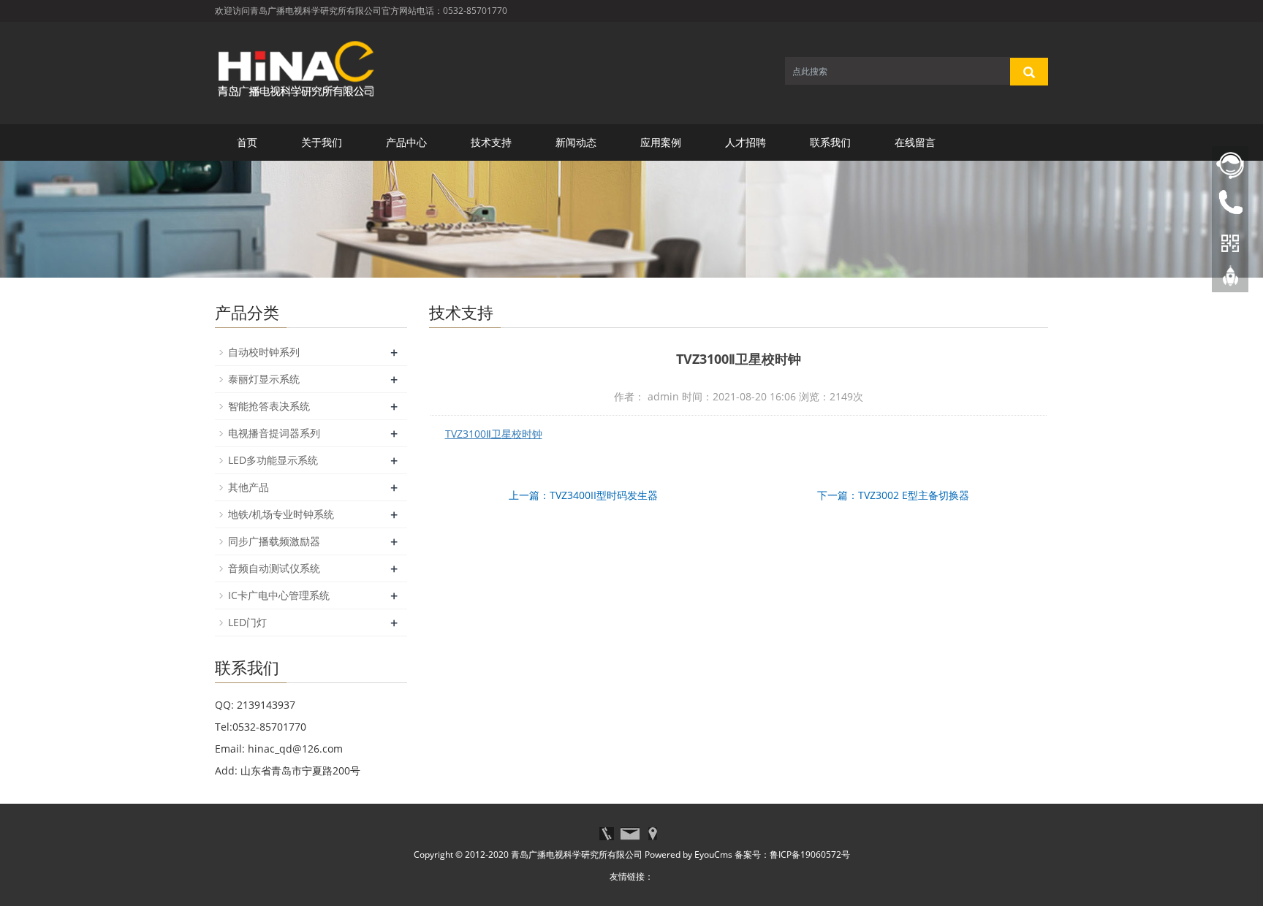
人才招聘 (745, 142)
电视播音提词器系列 (274, 433)
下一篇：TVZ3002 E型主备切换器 (893, 495)
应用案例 (660, 142)
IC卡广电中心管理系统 (279, 595)
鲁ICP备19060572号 (810, 854)
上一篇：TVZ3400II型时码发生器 (583, 495)
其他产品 (248, 487)
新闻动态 (575, 142)
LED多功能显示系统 (273, 460)
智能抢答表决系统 (269, 406)
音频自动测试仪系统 (274, 568)
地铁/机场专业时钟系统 (281, 514)
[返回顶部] (1230, 280)
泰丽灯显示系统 (264, 379)
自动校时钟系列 (264, 352)
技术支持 (491, 142)
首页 (247, 142)
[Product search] (1029, 71)
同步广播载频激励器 (274, 541)
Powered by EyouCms (687, 854)
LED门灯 (247, 622)
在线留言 (915, 142)
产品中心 (406, 142)
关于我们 (321, 142)
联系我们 (830, 142)
